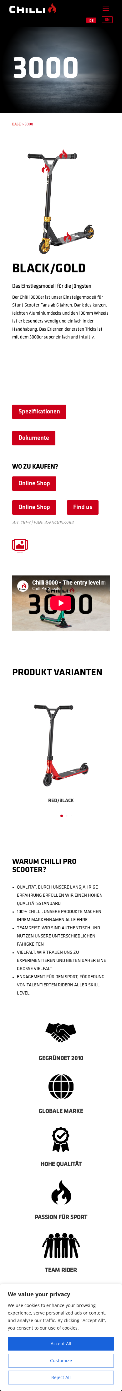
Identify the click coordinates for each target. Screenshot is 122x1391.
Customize (61, 1360)
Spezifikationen (39, 412)
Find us (82, 507)
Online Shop (34, 483)
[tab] (61, 816)
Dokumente (33, 438)
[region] (61, 1337)
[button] (20, 755)
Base (16, 124)
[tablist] (61, 817)
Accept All (61, 1343)
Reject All (61, 1377)
